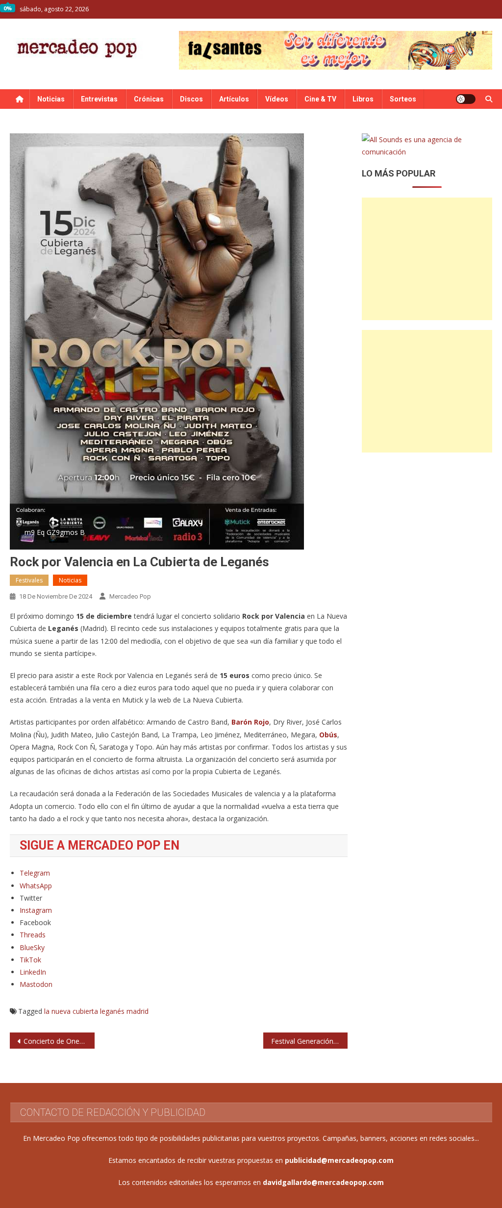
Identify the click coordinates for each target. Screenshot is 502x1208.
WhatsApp (36, 885)
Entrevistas (99, 99)
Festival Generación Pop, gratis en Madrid (309, 1041)
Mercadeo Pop (130, 596)
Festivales (29, 580)
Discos (191, 99)
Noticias (51, 99)
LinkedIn (33, 972)
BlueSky (32, 947)
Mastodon (36, 984)
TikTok (30, 959)
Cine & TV (320, 99)
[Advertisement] (427, 259)
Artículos (234, 99)
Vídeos (276, 99)
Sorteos (403, 99)
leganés (112, 1011)
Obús (328, 734)
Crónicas (149, 99)
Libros (363, 99)
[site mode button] (466, 99)
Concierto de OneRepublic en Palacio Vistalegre (59, 1041)
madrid (137, 1011)
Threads (33, 934)
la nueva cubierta (71, 1011)
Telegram (35, 873)
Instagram (36, 910)
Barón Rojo (250, 722)
